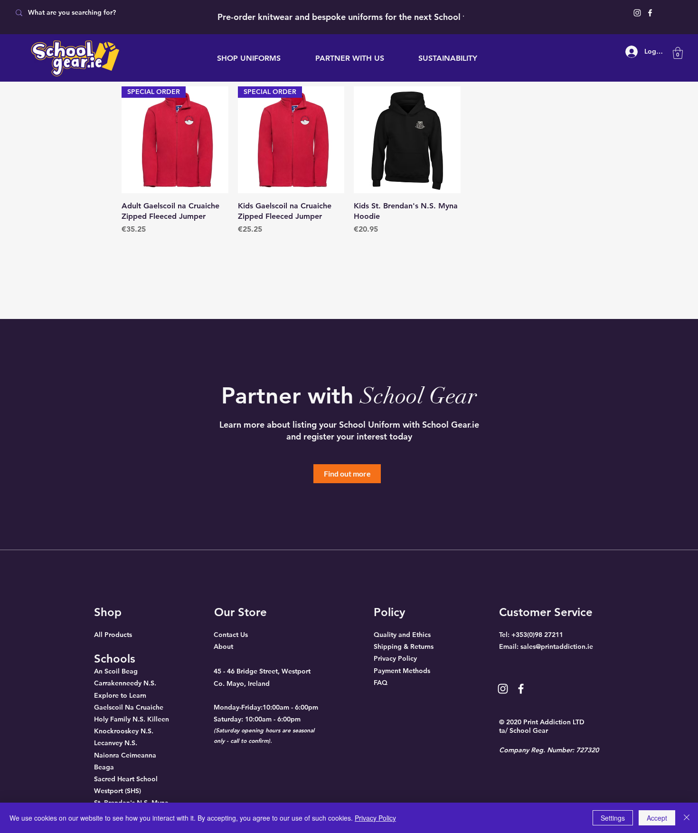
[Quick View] (407, 139)
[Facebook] (650, 13)
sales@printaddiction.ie (556, 646)
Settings (613, 818)
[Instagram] (637, 13)
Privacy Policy (375, 818)
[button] (678, 53)
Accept (657, 818)
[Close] (686, 817)
